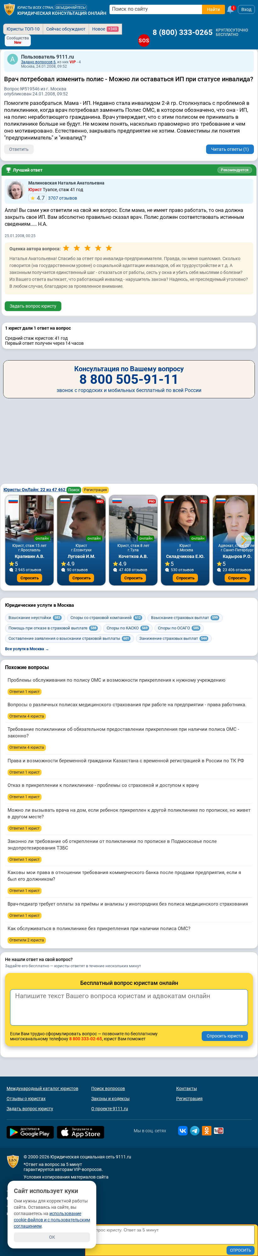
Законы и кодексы (110, 1098)
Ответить (19, 149)
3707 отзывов (57, 198)
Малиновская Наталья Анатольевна (66, 182)
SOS (144, 40)
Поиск (73, 490)
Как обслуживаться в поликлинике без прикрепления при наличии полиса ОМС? (99, 928)
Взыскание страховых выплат (184, 617)
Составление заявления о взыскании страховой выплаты (68, 638)
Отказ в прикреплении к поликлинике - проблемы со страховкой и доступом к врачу (103, 785)
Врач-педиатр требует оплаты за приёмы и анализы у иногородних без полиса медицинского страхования (128, 904)
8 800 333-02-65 (85, 1038)
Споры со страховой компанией (105, 617)
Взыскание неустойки (34, 617)
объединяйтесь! (71, 8)
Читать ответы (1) (230, 149)
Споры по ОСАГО (178, 628)
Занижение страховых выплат (173, 638)
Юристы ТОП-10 (23, 28)
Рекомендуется (235, 170)
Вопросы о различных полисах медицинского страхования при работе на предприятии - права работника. (127, 705)
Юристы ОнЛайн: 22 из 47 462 (34, 489)
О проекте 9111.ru (109, 1108)
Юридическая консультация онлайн (61, 13)
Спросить (29, 578)
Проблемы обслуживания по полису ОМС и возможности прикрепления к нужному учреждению (116, 680)
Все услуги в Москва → (27, 648)
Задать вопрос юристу (33, 306)
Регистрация (95, 490)
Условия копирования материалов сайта (66, 1176)
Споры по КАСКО (127, 628)
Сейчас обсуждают (66, 28)
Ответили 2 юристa (26, 940)
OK (52, 1237)
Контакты (186, 1088)
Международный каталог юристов (42, 1088)
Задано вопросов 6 (38, 62)
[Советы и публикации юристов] (9, 9)
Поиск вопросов (108, 1088)
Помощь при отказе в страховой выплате (52, 628)
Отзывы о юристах (26, 1098)
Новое (104, 28)
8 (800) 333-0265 (183, 32)
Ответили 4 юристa (26, 716)
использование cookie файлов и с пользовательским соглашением (52, 1220)
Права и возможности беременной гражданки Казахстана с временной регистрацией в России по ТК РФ (126, 761)
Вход (246, 9)
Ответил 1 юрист (24, 692)
